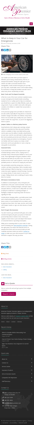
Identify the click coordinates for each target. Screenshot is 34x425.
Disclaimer (5, 423)
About (8, 321)
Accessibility (13, 423)
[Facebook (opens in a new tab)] (2, 50)
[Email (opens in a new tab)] (10, 50)
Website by (23, 423)
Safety (5, 269)
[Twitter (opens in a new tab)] (5, 50)
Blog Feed (6, 253)
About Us (4, 359)
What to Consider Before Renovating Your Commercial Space (14, 334)
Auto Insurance (7, 267)
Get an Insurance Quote (9, 374)
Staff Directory (6, 381)
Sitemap (19, 321)
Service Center (6, 366)
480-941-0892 (8, 400)
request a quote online (22, 316)
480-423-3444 (8, 397)
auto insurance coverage (21, 225)
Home (3, 321)
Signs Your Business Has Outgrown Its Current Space (15, 345)
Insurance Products (7, 370)
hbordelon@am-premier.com (12, 403)
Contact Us (5, 363)
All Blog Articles (7, 259)
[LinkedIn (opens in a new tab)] (7, 50)
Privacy (30, 420)
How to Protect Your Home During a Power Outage (17, 340)
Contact (13, 321)
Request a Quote (9, 294)
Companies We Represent (9, 377)
